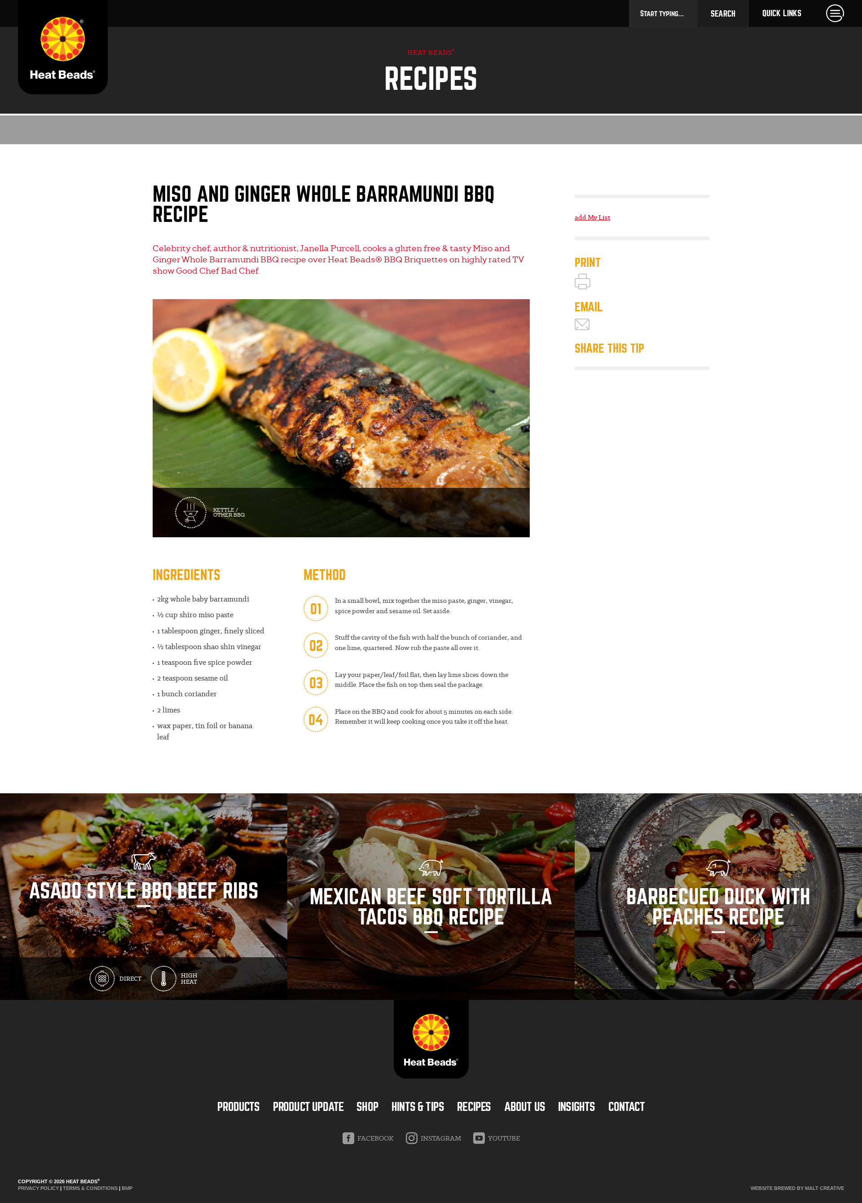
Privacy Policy (38, 1188)
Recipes (474, 1107)
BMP (127, 1188)
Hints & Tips (417, 1107)
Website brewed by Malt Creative (797, 1188)
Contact (626, 1107)
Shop (367, 1107)
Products (238, 1107)
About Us (524, 1107)
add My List (592, 217)
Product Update (308, 1107)
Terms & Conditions (90, 1188)
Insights (576, 1107)
